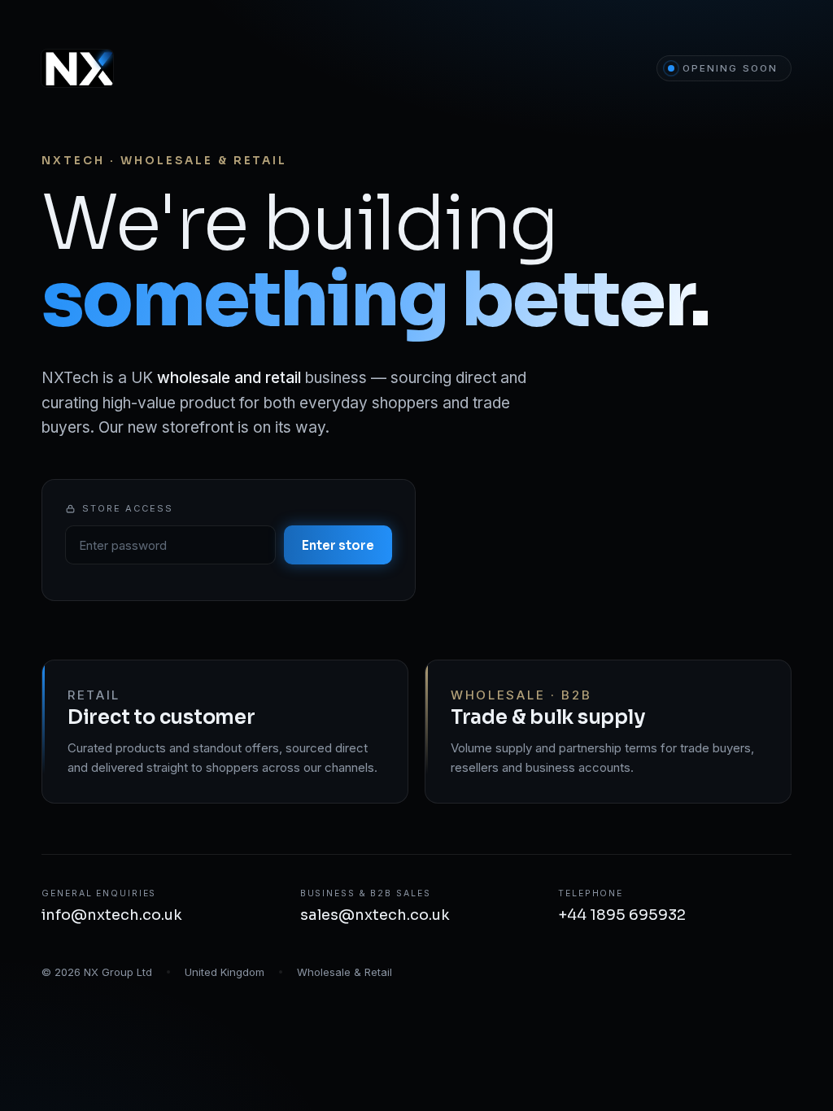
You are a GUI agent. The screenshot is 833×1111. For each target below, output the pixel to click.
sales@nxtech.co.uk (375, 915)
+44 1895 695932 (622, 915)
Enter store (338, 545)
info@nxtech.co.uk (111, 915)
